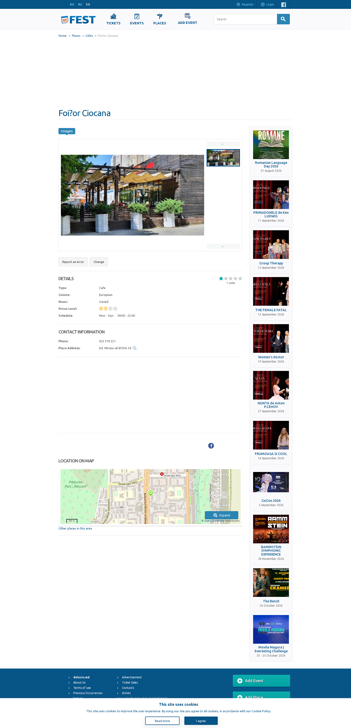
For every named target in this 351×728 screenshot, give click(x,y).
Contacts (128, 687)
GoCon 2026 (271, 501)
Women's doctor (271, 357)
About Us (79, 682)
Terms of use (82, 687)
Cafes (89, 35)
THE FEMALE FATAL (271, 310)
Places (76, 35)
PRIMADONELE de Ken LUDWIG (271, 214)
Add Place (254, 697)
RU (80, 4)
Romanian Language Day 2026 (271, 164)
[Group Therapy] (271, 244)
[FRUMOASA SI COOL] (271, 435)
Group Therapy (271, 263)
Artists (126, 693)
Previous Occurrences (87, 693)
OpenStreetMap (214, 520)
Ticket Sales (130, 682)
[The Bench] (271, 582)
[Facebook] (211, 446)
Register (248, 4)
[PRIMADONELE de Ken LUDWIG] (271, 194)
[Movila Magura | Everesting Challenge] (271, 629)
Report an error (73, 261)
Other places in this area (75, 528)
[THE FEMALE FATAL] (271, 291)
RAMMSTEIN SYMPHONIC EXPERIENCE (271, 550)
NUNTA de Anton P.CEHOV (271, 405)
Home (62, 35)
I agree (201, 721)
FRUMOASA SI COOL (271, 454)
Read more (162, 721)
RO (72, 4)
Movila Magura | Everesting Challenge (271, 649)
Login (270, 4)
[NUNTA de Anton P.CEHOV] (271, 385)
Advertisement (132, 677)
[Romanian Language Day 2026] (271, 144)
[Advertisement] (175, 72)
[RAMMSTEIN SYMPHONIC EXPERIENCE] (271, 529)
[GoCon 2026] (271, 482)
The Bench (271, 601)
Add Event (254, 681)
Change (99, 261)
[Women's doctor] (271, 338)
